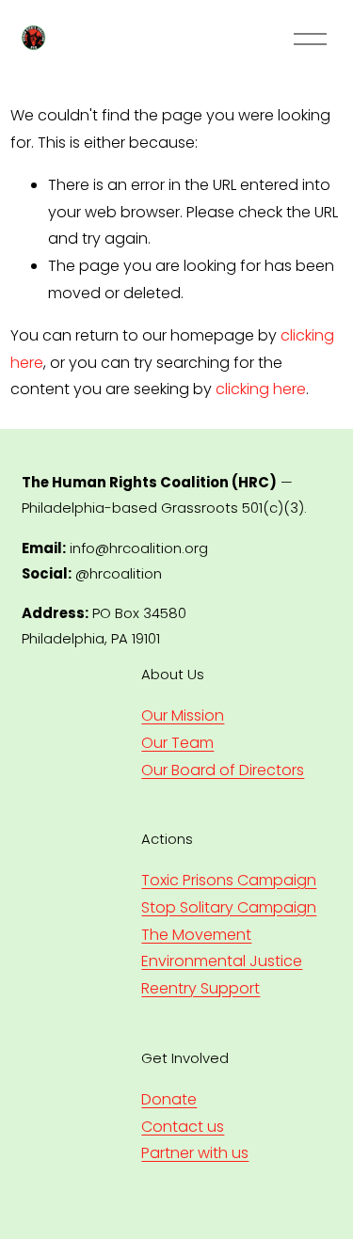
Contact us (182, 1126)
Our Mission (182, 715)
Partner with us (195, 1153)
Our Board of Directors (222, 770)
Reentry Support (200, 988)
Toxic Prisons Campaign (228, 880)
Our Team (177, 743)
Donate (169, 1099)
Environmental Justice (221, 961)
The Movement (196, 934)
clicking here (261, 389)
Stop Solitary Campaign (228, 907)
